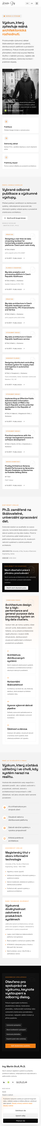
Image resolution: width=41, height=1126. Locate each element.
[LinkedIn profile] (4, 1082)
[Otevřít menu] (37, 3)
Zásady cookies (8, 1105)
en (27, 3)
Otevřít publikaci (13, 258)
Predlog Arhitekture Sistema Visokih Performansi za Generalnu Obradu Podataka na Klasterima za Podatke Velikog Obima (19, 469)
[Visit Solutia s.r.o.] (21, 1082)
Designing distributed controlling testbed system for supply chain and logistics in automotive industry (19, 365)
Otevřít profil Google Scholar (16, 218)
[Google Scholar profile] (12, 1082)
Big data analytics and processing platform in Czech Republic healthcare (18, 274)
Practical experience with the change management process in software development (19, 437)
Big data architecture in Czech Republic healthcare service (18, 338)
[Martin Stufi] (8, 3)
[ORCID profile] (8, 1082)
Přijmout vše (20, 1121)
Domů (4, 1092)
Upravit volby (20, 1116)
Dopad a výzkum (7, 1095)
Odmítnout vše (20, 1110)
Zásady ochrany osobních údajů (22, 1103)
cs (32, 3)
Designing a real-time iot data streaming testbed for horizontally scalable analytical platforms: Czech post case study (20, 241)
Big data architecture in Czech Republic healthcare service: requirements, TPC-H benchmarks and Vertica (19, 306)
